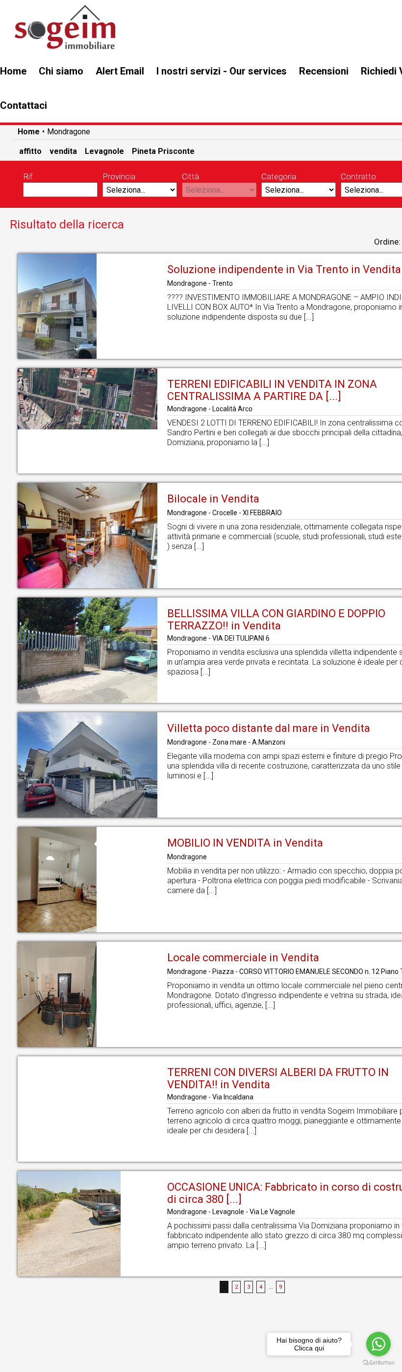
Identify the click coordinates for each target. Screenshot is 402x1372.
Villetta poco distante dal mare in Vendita (268, 728)
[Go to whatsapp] (378, 1344)
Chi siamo (61, 71)
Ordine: (387, 242)
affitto (30, 151)
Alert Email (120, 71)
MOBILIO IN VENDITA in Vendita (245, 843)
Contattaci (23, 105)
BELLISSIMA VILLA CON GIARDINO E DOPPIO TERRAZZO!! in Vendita (276, 619)
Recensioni (324, 71)
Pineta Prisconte (163, 151)
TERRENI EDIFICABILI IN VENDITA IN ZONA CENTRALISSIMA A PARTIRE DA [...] (272, 390)
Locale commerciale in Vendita (243, 957)
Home (13, 71)
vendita (63, 151)
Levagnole (104, 151)
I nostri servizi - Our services (221, 71)
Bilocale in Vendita (213, 499)
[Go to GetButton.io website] (378, 1362)
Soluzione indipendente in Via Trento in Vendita (284, 269)
